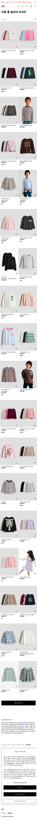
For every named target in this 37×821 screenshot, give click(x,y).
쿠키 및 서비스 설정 (20, 801)
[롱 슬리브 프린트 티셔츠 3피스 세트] (27, 73)
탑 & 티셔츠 (17, 745)
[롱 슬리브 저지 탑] (27, 675)
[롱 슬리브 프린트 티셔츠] (27, 374)
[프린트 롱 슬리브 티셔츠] (27, 110)
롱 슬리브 (28, 745)
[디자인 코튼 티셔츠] (9, 524)
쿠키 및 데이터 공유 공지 (20, 782)
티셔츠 (14, 733)
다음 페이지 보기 (18, 703)
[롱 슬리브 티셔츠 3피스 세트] (27, 599)
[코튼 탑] (9, 487)
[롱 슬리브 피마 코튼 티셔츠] (27, 637)
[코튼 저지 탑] (9, 183)
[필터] (35, 19)
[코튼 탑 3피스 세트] (9, 73)
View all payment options (7, 816)
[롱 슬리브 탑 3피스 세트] (9, 562)
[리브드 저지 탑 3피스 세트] (27, 451)
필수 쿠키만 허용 (20, 794)
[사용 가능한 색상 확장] (2, 92)
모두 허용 (20, 787)
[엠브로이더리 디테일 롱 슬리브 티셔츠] (9, 337)
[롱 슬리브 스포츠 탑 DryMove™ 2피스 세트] (9, 262)
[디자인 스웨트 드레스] (27, 562)
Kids (8, 745)
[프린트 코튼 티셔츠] (27, 299)
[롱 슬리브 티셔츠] (9, 675)
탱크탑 (23, 723)
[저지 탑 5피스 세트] (27, 524)
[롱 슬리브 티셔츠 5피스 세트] (27, 35)
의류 (12, 745)
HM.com (3, 745)
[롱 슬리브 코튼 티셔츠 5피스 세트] (9, 35)
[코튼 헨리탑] (27, 183)
